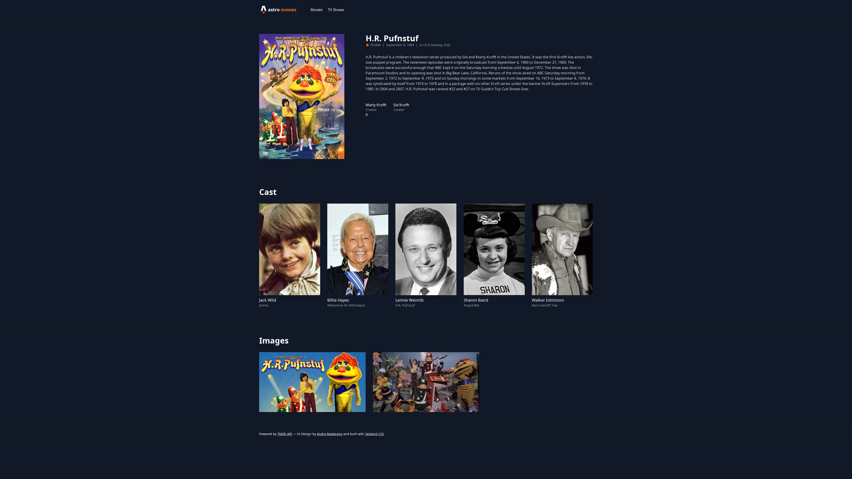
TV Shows (336, 9)
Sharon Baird (476, 300)
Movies (317, 9)
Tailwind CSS (374, 434)
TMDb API (284, 434)
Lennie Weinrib (409, 300)
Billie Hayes (338, 300)
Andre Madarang (329, 434)
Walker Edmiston (548, 300)
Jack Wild (267, 300)
